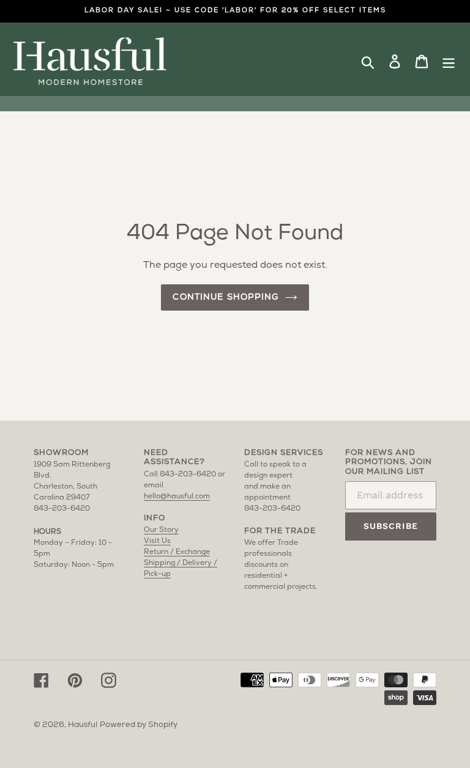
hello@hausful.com (177, 496)
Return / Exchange (177, 552)
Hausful (82, 725)
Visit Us (157, 541)
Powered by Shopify (138, 725)
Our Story (161, 530)
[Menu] (448, 62)
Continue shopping (225, 297)
